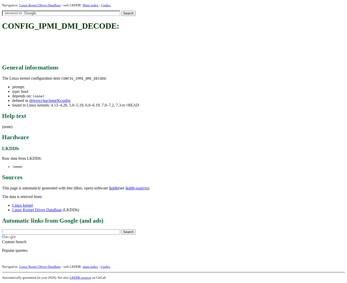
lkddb (113, 188)
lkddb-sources (136, 188)
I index (106, 5)
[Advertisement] (94, 47)
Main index (91, 5)
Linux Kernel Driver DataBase (40, 5)
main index (90, 267)
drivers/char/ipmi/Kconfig (49, 100)
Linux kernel (22, 205)
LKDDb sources (80, 277)
